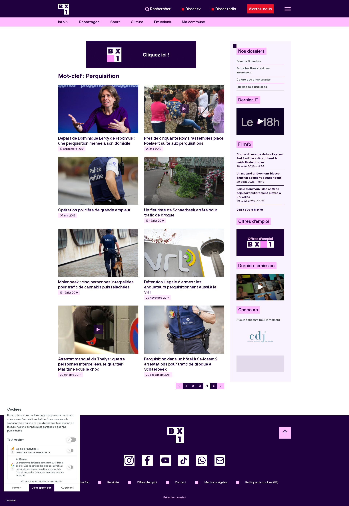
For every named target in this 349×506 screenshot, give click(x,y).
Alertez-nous (260, 9)
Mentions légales (215, 482)
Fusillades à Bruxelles (251, 87)
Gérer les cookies (174, 497)
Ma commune (193, 22)
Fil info (244, 144)
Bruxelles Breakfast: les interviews (253, 70)
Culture (137, 22)
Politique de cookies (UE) (261, 482)
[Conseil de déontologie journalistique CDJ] (260, 336)
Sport (115, 22)
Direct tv (193, 9)
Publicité (113, 482)
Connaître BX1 (80, 482)
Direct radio (225, 9)
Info (61, 22)
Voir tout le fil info (249, 210)
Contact (180, 482)
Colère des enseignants (253, 79)
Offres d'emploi (147, 482)
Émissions (162, 22)
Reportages (89, 22)
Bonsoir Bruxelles (248, 61)
